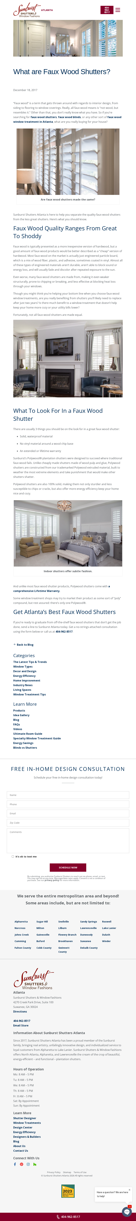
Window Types (23, 666)
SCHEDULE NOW (68, 867)
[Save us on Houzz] (34, 1165)
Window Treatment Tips (29, 694)
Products (19, 710)
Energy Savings (23, 743)
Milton (40, 928)
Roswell (106, 921)
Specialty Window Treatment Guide (37, 738)
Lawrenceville (88, 928)
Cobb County (44, 947)
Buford (40, 941)
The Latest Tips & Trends (30, 662)
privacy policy (52, 880)
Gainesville (42, 934)
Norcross (20, 928)
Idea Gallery (21, 715)
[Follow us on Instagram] (28, 1165)
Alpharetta (21, 921)
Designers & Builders (27, 1137)
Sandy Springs (88, 921)
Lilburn (62, 928)
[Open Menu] (117, 10)
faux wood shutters (44, 117)
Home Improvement (26, 680)
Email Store (21, 1025)
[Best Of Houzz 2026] (68, 1191)
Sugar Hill (42, 921)
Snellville (63, 921)
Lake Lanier (109, 928)
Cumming (20, 941)
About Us (19, 1146)
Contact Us (20, 1151)
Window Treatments (27, 1123)
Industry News (23, 685)
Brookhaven (65, 941)
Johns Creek (22, 934)
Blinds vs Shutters (25, 747)
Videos (17, 729)
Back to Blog (25, 644)
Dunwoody (86, 934)
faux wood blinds (69, 117)
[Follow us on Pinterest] (21, 1165)
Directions (20, 1011)
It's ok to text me (26, 856)
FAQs (16, 724)
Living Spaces (22, 690)
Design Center (22, 1127)
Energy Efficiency (24, 676)
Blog (16, 720)
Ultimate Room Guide (27, 734)
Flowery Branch (67, 934)
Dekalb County (89, 947)
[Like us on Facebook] (15, 1165)
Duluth (106, 934)
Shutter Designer (24, 1118)
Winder (106, 941)
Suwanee (85, 941)
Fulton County (23, 947)
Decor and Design (24, 671)
